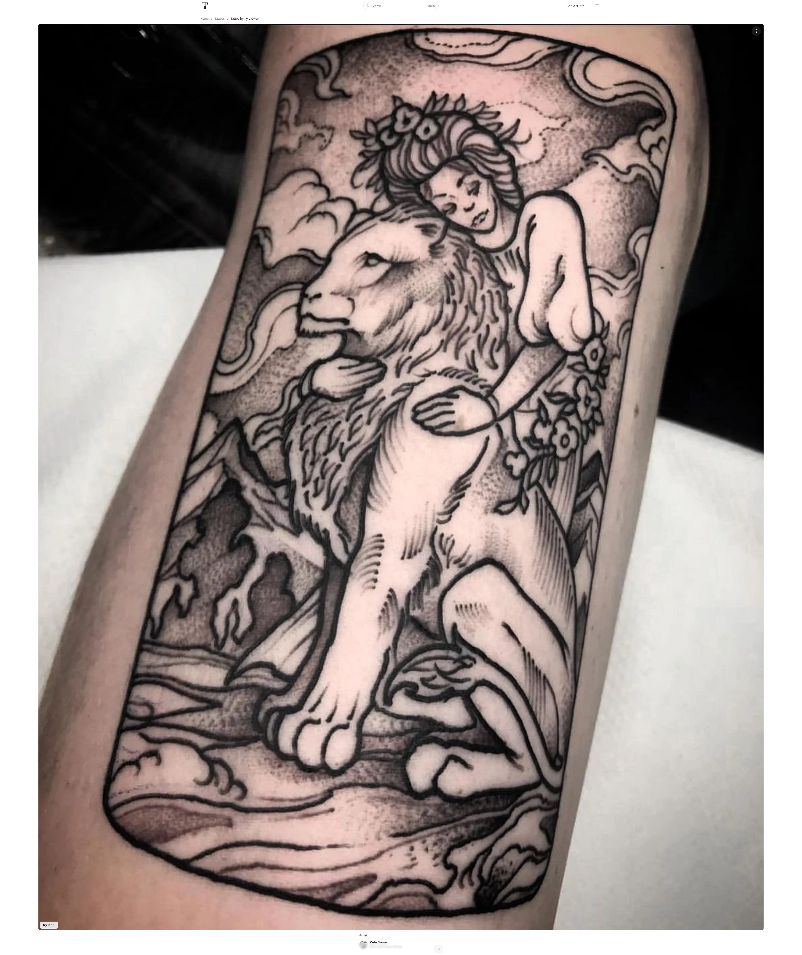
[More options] (756, 31)
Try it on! (49, 925)
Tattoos (430, 6)
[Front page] (205, 6)
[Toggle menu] (597, 6)
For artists (575, 6)
